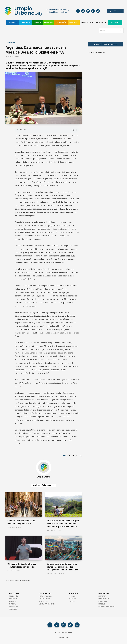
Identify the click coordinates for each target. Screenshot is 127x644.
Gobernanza (10, 43)
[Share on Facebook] (7, 134)
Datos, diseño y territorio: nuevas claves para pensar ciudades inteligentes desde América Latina (62, 567)
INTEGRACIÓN (61, 22)
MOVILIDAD (48, 22)
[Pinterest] (80, 455)
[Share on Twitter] (7, 140)
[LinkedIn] (7, 145)
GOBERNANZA (25, 22)
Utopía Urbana (43, 477)
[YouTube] (70, 624)
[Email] (7, 150)
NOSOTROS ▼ (101, 22)
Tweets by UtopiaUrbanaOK (96, 53)
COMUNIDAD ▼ (115, 22)
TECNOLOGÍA (12, 22)
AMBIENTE (37, 22)
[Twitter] (56, 624)
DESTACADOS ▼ (87, 22)
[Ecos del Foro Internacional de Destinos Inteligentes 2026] (23, 504)
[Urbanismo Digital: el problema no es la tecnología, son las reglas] (23, 548)
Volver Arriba (64, 638)
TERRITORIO (73, 22)
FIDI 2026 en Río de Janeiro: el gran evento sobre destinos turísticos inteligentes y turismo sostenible (63, 523)
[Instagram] (63, 624)
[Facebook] (49, 624)
